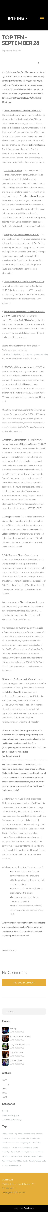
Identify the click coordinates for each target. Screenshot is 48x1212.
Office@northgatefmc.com (13, 1192)
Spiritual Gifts (11, 1161)
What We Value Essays (12, 1119)
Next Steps (14, 1156)
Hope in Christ (15, 1152)
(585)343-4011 (8, 1188)
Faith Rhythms (16, 1147)
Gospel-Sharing (27, 1147)
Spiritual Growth (22, 1161)
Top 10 (13, 950)
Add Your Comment (24, 982)
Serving (33, 1156)
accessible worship (15, 1165)
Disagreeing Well (25, 1143)
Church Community (18, 1138)
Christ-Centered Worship (26, 1134)
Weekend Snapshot (10, 1115)
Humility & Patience (27, 1152)
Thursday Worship (35, 1161)
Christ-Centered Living (9, 1134)
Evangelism (6, 1147)
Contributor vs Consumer (10, 1143)
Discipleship (36, 1143)
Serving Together (24, 1156)
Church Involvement (33, 1138)
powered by (24, 1208)
